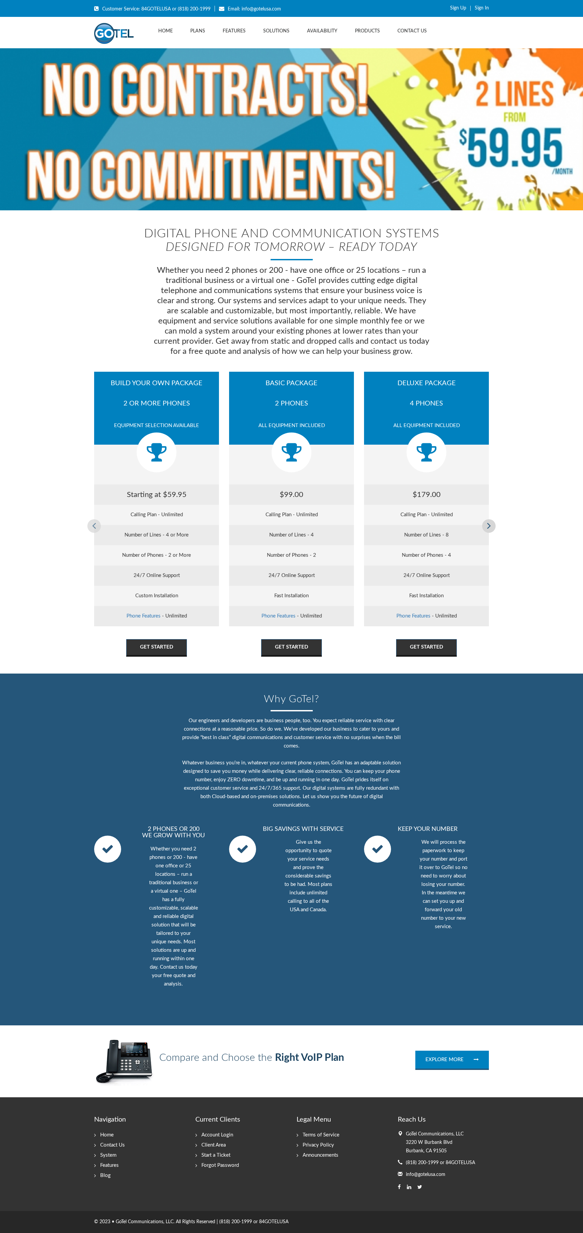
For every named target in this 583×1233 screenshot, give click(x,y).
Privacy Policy (318, 1145)
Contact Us (412, 31)
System (108, 1155)
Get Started (156, 647)
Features (234, 31)
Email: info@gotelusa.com (253, 9)
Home (165, 31)
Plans (197, 31)
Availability (322, 31)
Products (367, 31)
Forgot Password (220, 1165)
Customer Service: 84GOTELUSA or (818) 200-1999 (156, 9)
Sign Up (458, 8)
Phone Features (144, 616)
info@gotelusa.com (425, 1174)
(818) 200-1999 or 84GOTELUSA (440, 1162)
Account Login (217, 1134)
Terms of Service (321, 1134)
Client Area (213, 1145)
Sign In (482, 8)
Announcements (320, 1155)
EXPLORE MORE (444, 1059)
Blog (105, 1175)
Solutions (276, 31)
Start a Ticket (215, 1155)
